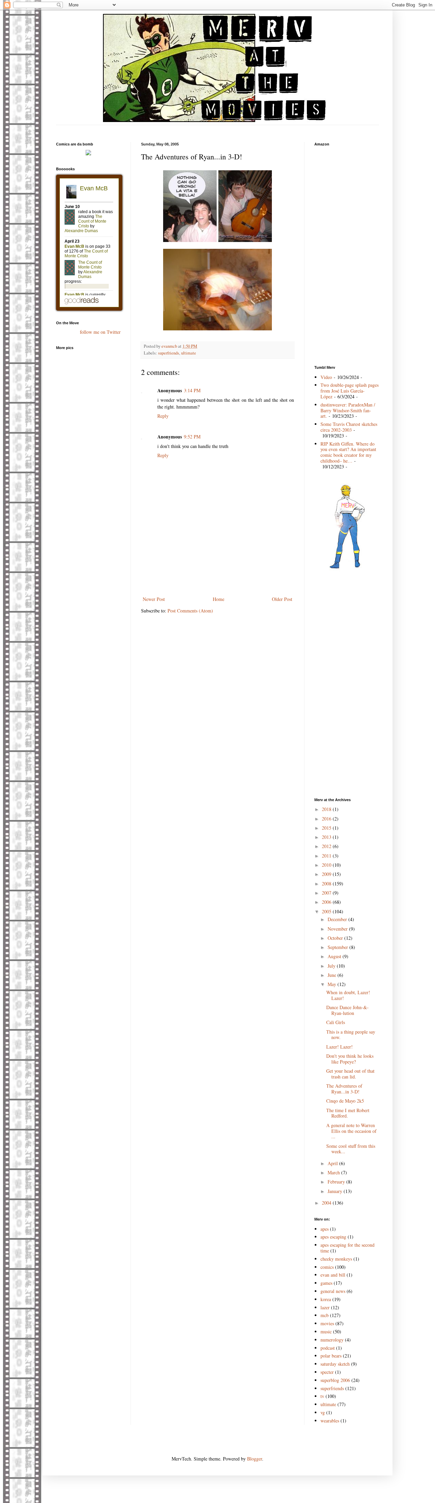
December (338, 919)
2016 (327, 818)
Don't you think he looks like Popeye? (349, 1059)
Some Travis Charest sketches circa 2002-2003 (348, 427)
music (326, 1331)
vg (322, 1412)
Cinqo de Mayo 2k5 (345, 1101)
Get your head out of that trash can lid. (350, 1074)
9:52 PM (192, 436)
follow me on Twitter (100, 332)
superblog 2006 (335, 1380)
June (332, 975)
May (332, 984)
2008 (327, 883)
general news (332, 1291)
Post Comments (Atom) (190, 610)
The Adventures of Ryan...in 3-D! (344, 1089)
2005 (327, 911)
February (337, 1181)
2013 (327, 837)
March (334, 1172)
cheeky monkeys (336, 1259)
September (338, 947)
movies (327, 1323)
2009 (327, 874)
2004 (327, 1202)
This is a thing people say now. (350, 1035)
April (333, 1163)
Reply (163, 416)
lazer (325, 1307)
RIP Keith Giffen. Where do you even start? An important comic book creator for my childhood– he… (348, 452)
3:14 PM (192, 390)
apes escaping (333, 1236)
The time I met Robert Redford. (347, 1113)
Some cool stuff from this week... (350, 1149)
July (332, 966)
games (326, 1283)
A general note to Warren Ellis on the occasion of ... (351, 1131)
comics (327, 1267)
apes (324, 1229)
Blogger (254, 1458)
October (336, 938)
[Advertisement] (217, 127)
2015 (327, 828)
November (338, 929)
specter (327, 1372)
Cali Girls (335, 1022)
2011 (327, 855)
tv (322, 1396)
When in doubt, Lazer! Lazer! (348, 995)
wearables (329, 1420)
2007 (327, 892)
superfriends (168, 353)
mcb (324, 1315)
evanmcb (169, 346)
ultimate (188, 353)
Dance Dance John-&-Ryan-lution (347, 1010)
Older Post (282, 599)
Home (218, 599)
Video (326, 377)
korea (325, 1299)
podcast (327, 1348)
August (335, 956)
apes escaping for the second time (347, 1248)
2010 (327, 865)
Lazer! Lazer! (339, 1046)
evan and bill (332, 1275)
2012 (327, 846)
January (336, 1191)
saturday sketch (335, 1364)
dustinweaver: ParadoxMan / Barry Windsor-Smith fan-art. (347, 410)
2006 (327, 902)
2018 (327, 809)
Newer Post (154, 599)
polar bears (331, 1355)
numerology (332, 1339)
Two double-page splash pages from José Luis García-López (349, 391)
